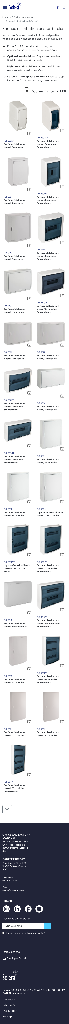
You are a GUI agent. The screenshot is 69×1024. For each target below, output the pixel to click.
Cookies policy (10, 999)
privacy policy (37, 933)
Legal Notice (9, 1005)
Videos (62, 91)
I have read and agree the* (25, 933)
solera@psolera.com (13, 890)
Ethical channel (11, 951)
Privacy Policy (10, 1010)
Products (6, 17)
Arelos (30, 17)
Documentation (42, 91)
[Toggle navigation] (4, 7)
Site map (7, 1016)
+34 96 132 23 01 (11, 880)
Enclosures (19, 17)
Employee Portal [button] (16, 958)
